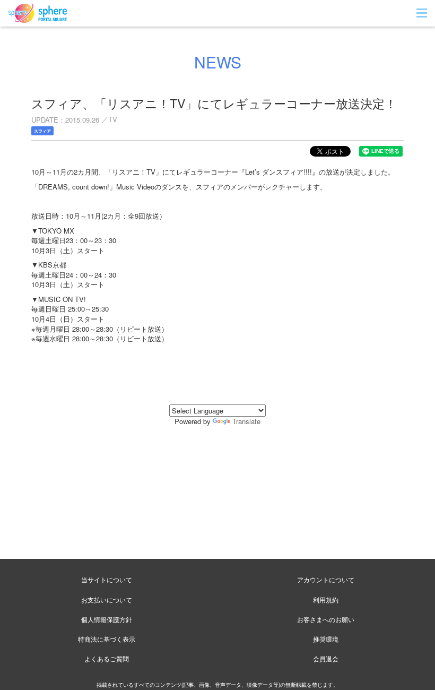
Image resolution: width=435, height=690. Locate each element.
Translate (246, 421)
